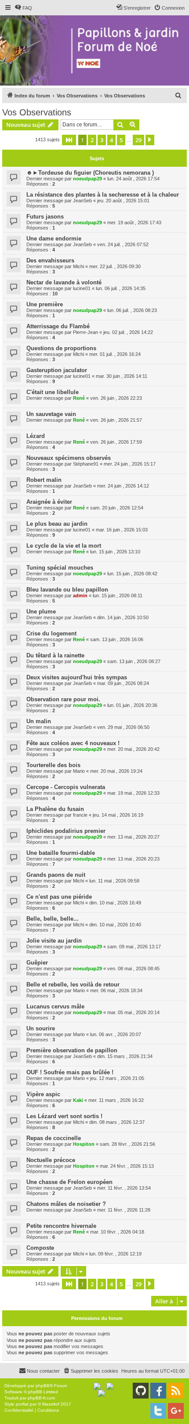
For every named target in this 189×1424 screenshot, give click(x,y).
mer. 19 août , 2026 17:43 (134, 222)
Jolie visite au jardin (54, 940)
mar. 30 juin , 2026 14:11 (121, 376)
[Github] (141, 1391)
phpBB (43, 1385)
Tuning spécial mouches (59, 567)
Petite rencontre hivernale (61, 1226)
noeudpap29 (87, 178)
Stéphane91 (85, 463)
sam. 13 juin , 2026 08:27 (133, 661)
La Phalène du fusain (55, 809)
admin (80, 595)
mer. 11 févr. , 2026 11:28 (123, 1209)
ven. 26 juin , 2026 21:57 (116, 420)
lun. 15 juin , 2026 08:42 (132, 573)
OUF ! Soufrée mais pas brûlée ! (69, 1072)
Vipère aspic (43, 1094)
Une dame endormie (53, 238)
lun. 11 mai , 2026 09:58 (114, 880)
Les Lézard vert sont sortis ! (64, 1116)
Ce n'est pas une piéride (59, 896)
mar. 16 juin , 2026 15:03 (122, 529)
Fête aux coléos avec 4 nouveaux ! (73, 743)
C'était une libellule (52, 392)
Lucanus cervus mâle (55, 1006)
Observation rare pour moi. (63, 699)
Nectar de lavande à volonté (64, 282)
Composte (40, 1248)
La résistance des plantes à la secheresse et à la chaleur (102, 194)
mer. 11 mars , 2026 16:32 (116, 1100)
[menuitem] (23, 8)
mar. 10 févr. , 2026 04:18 (117, 1231)
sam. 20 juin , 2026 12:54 (116, 507)
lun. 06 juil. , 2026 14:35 (120, 288)
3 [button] (101, 140)
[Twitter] (158, 1411)
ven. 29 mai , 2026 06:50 (123, 727)
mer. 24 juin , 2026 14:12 (123, 485)
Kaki (78, 1100)
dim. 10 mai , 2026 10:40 (115, 924)
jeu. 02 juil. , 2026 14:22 (128, 332)
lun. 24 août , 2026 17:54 (133, 178)
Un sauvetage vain (51, 414)
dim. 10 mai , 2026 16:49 (115, 902)
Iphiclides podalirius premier (65, 831)
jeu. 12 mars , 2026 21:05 (117, 1078)
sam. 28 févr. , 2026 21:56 (127, 1144)
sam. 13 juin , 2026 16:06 (116, 639)
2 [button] (92, 140)
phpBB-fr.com (41, 1397)
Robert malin (44, 480)
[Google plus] (176, 1411)
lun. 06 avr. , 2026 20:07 (115, 1034)
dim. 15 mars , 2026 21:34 (125, 1056)
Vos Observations (36, 112)
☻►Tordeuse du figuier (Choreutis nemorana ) (90, 172)
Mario (79, 771)
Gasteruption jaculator (56, 370)
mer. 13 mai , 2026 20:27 (133, 836)
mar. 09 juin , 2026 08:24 (123, 683)
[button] (69, 140)
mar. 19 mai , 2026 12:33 (133, 793)
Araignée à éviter (49, 502)
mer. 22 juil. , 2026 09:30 (115, 266)
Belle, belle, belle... (52, 918)
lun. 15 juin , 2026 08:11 (117, 595)
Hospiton (83, 1144)
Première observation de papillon (71, 1050)
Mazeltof (50, 1404)
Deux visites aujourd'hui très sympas (76, 677)
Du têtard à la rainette (55, 655)
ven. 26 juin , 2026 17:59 (116, 442)
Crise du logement (51, 633)
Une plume (41, 611)
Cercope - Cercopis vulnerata (65, 787)
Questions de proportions (61, 348)
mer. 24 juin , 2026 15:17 (130, 463)
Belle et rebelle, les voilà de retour (73, 984)
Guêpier (37, 962)
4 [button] (111, 140)
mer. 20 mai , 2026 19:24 (116, 771)
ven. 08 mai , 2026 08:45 (133, 968)
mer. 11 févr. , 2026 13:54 (124, 1188)
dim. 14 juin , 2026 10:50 (123, 617)
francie (80, 815)
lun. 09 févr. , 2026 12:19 (115, 1253)
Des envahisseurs (50, 260)
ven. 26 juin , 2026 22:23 (116, 398)
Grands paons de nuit (55, 875)
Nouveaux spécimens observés (68, 458)
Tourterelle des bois (53, 765)
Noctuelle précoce (50, 1160)
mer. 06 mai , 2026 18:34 (116, 990)
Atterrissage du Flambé (58, 326)
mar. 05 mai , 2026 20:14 (133, 1012)
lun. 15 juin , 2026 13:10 (115, 551)
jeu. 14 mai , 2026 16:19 (118, 815)
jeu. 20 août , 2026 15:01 (123, 200)
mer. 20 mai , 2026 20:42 (133, 749)
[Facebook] (158, 1391)
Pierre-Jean (85, 332)
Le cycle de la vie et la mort (63, 545)
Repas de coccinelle (53, 1138)
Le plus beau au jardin (56, 523)
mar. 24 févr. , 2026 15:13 (127, 1166)
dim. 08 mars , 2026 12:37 (117, 1122)
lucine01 (82, 288)
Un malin (38, 721)
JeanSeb (82, 200)
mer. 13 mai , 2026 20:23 (133, 858)
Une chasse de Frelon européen (69, 1182)
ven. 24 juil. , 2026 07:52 (123, 244)
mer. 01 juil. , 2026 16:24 (115, 354)
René (79, 398)
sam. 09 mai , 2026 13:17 (134, 946)
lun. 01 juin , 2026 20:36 (132, 705)
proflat (22, 1404)
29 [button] (138, 140)
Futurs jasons (45, 216)
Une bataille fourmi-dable (60, 853)
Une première (44, 304)
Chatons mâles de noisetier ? (66, 1204)
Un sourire (40, 1028)
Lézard (35, 436)
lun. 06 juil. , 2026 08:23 (132, 310)
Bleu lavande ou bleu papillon (67, 589)
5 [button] (121, 140)
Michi (78, 266)
